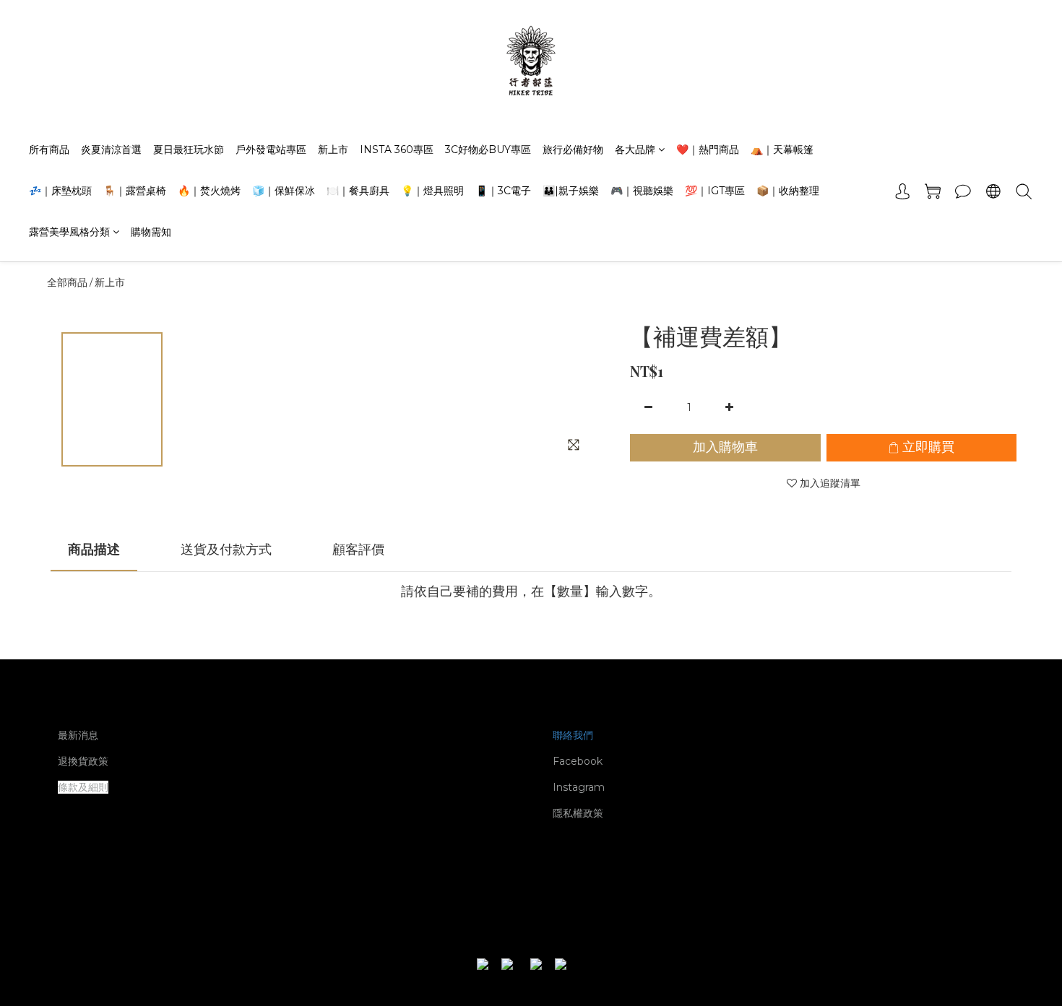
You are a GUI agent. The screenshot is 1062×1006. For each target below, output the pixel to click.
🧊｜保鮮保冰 (283, 190)
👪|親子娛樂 (571, 190)
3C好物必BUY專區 (488, 149)
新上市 (333, 149)
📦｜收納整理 (787, 190)
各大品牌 (635, 149)
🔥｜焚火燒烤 (209, 190)
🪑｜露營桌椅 (134, 190)
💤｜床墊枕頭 (60, 190)
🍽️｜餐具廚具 (358, 190)
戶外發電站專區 (271, 149)
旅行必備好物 (573, 149)
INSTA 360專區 (396, 149)
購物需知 (151, 231)
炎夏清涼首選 (111, 149)
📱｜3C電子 (503, 190)
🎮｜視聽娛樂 (641, 190)
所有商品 (49, 149)
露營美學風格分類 (69, 231)
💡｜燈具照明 (432, 190)
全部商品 (67, 282)
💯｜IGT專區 (715, 190)
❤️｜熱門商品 (707, 149)
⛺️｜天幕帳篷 (782, 149)
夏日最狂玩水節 (188, 149)
